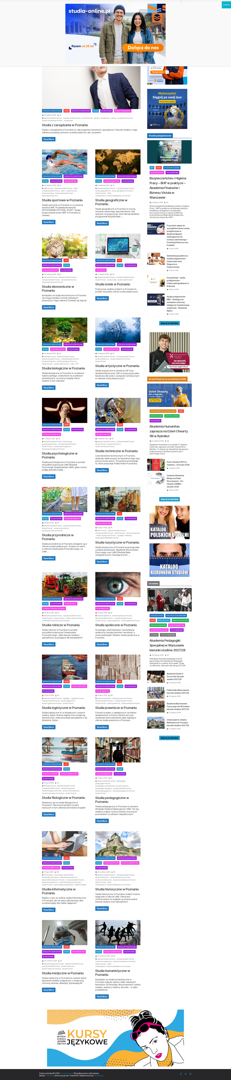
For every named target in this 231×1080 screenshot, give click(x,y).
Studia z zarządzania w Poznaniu (65, 125)
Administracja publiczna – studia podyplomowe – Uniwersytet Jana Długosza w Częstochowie (178, 261)
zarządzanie (68, 120)
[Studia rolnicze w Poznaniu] (64, 584)
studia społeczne (113, 621)
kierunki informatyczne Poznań (53, 880)
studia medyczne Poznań (51, 969)
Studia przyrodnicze (72, 518)
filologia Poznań (50, 786)
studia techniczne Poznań (104, 446)
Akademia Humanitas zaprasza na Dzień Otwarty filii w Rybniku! (169, 431)
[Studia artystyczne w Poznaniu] (118, 330)
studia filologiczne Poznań (51, 791)
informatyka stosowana (50, 877)
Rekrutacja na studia (180, 620)
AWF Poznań (48, 188)
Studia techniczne (103, 434)
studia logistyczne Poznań (51, 703)
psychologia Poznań (49, 444)
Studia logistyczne (79, 686)
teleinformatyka (80, 885)
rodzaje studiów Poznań (81, 111)
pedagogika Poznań (102, 784)
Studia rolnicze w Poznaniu (61, 625)
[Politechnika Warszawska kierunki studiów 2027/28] (156, 693)
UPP (76, 364)
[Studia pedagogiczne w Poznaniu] (118, 749)
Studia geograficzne (111, 181)
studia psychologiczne (62, 446)
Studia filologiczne (50, 774)
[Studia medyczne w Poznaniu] (64, 932)
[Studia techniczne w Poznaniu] (118, 410)
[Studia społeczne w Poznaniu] (118, 584)
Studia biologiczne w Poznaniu (63, 368)
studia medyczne (67, 966)
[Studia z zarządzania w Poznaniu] (91, 81)
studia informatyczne (50, 882)
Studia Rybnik (155, 421)
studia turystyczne (133, 533)
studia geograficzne (102, 191)
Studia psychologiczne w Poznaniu (60, 455)
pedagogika (120, 781)
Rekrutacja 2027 (163, 620)
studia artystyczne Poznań (120, 359)
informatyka (48, 875)
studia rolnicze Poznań (74, 618)
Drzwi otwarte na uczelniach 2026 (163, 411)
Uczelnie (154, 635)
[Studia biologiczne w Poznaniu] (64, 330)
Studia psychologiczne (51, 434)
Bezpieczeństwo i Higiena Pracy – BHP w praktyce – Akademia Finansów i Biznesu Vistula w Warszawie (168, 187)
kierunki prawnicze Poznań (122, 698)
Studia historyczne (111, 863)
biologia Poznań (50, 357)
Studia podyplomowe (171, 168)
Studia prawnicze (102, 691)
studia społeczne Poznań (130, 621)
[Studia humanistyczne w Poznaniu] (118, 932)
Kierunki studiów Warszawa (176, 615)
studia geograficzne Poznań (122, 191)
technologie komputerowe (63, 885)
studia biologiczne (48, 361)
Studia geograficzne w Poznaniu (111, 202)
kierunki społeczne (104, 616)
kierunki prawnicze (104, 698)
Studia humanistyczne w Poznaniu (112, 973)
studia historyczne (102, 877)
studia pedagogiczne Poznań (123, 791)
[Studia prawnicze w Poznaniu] (118, 667)
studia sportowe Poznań (64, 193)
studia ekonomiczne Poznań (52, 282)
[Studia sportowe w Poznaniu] (64, 162)
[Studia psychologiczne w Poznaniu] (64, 410)
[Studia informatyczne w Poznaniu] (64, 843)
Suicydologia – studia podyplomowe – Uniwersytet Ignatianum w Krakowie (178, 282)
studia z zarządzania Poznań (121, 118)
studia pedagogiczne (103, 791)
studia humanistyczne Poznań (53, 793)
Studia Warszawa (172, 172)
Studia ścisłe (100, 270)
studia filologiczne (68, 788)
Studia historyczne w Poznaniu (117, 889)
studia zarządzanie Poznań (52, 120)
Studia (95, 111)
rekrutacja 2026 (156, 416)
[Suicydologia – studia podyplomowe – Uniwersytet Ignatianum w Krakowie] (156, 283)
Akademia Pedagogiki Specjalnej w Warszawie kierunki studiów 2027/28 (167, 645)
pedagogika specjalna (103, 788)
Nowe (67, 111)
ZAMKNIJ (226, 5)
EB (167, 202)
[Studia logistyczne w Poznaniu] (64, 667)
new (66, 260)
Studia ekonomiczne (50, 270)
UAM (109, 193)
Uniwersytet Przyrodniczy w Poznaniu (56, 621)
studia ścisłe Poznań (125, 280)
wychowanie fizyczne (50, 196)
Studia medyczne (78, 952)
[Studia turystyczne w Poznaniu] (118, 499)
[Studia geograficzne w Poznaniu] (118, 162)
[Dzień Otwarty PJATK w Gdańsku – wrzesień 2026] (156, 465)
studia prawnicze (113, 703)
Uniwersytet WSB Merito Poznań (107, 538)
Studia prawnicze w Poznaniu (116, 708)
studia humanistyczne (71, 791)
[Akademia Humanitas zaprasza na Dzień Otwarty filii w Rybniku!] (169, 395)
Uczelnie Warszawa (168, 635)
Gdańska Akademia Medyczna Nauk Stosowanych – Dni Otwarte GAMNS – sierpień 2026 (175, 481)
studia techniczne (113, 444)
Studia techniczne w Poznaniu (116, 451)
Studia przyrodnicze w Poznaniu (58, 537)
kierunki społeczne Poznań (122, 616)
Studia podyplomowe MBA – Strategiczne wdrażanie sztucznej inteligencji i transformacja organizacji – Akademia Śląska (178, 303)
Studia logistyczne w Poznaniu (63, 708)
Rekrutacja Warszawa (158, 625)
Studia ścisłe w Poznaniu (112, 284)
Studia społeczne (102, 608)
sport (63, 191)
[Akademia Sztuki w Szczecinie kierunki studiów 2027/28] (156, 678)
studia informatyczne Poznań (70, 882)
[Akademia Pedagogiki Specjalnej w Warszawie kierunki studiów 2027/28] (169, 599)
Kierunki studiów (157, 615)
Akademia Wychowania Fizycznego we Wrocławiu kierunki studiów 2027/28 (178, 706)
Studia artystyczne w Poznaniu (117, 366)
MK (111, 695)
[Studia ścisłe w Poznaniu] (118, 246)
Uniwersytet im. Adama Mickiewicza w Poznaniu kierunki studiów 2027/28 (178, 723)
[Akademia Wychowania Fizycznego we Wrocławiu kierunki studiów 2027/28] (156, 708)
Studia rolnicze (70, 603)
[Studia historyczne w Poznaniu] (118, 843)
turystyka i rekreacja (124, 535)
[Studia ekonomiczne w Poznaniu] (64, 246)
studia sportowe (48, 193)
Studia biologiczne (58, 349)
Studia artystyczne (111, 349)
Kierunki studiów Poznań (52, 111)
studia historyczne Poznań (120, 877)
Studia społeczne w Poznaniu (116, 625)
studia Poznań (87, 118)
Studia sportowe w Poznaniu (62, 200)
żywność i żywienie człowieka (54, 608)
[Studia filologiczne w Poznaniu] (64, 749)
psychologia (67, 442)
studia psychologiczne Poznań (53, 449)
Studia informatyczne (51, 868)
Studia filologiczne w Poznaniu (63, 798)
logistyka (66, 698)
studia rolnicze (59, 618)
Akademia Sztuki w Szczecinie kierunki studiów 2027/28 (175, 676)
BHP (152, 168)
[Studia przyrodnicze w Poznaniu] (64, 499)
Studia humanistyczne (69, 774)
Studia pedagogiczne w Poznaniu (112, 800)
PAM (75, 188)
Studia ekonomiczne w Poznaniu (58, 288)
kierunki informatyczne (69, 877)
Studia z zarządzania (122, 111)
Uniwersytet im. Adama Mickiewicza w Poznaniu (113, 196)
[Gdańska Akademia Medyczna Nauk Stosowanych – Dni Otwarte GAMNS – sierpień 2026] (156, 482)
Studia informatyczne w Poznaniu (59, 891)
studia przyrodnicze (61, 528)
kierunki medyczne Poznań (54, 964)
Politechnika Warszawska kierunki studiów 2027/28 (178, 691)
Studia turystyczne (103, 523)
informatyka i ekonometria (63, 875)
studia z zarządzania (102, 118)
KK (60, 115)
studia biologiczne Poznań (66, 361)
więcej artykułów (169, 323)
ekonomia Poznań (50, 277)
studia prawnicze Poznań (130, 703)
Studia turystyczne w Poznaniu (117, 542)
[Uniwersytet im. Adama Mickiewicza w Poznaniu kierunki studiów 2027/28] (156, 724)
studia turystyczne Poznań (106, 535)
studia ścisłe (111, 280)
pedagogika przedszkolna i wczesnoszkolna (111, 786)
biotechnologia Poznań (65, 357)
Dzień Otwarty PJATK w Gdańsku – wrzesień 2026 (178, 463)
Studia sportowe (70, 181)
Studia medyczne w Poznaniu (63, 973)
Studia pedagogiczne (103, 774)
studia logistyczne (68, 701)
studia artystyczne (102, 359)
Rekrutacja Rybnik (171, 416)
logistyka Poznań (77, 698)
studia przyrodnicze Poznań (52, 531)
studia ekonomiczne (68, 280)
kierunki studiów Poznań (53, 118)
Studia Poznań (106, 111)
